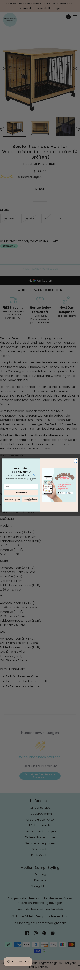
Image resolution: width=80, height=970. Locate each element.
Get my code (21, 492)
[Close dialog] (75, 461)
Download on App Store (12, 500)
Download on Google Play (30, 499)
